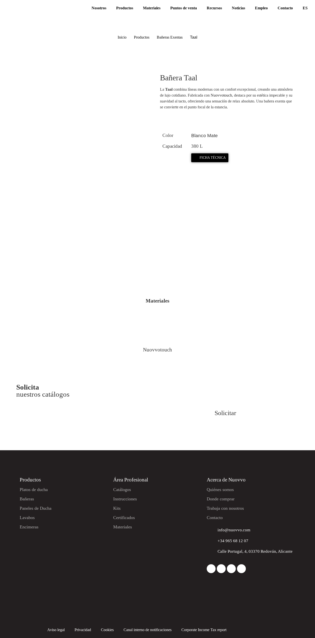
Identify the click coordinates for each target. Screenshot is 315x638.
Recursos (214, 8)
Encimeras (29, 526)
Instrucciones (125, 498)
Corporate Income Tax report (203, 630)
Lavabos (27, 517)
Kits (117, 508)
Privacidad (83, 630)
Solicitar (225, 413)
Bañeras (27, 498)
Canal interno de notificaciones (148, 630)
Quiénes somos (220, 489)
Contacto (285, 8)
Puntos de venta (183, 8)
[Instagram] (211, 568)
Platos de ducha (34, 489)
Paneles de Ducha (35, 508)
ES (305, 8)
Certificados (124, 517)
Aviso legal (56, 630)
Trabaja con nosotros (225, 508)
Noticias (238, 8)
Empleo (261, 8)
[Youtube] (241, 568)
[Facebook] (221, 568)
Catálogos (122, 489)
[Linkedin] (231, 568)
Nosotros (99, 8)
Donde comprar (221, 498)
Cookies (107, 630)
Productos (124, 8)
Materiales (151, 8)
